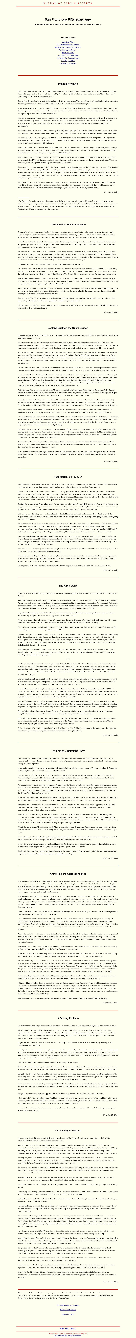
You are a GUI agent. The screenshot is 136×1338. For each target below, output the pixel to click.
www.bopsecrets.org (61, 1335)
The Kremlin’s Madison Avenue (67, 44)
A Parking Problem (68, 60)
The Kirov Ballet (68, 52)
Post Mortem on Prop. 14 (68, 50)
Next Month (74, 1305)
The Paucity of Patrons (68, 63)
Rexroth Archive (68, 1314)
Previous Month (63, 1305)
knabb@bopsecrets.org (74, 1335)
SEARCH (73, 1328)
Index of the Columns (68, 1309)
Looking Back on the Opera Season (68, 47)
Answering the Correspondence (68, 58)
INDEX (67, 1328)
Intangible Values (68, 42)
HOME (62, 1328)
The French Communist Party (68, 55)
